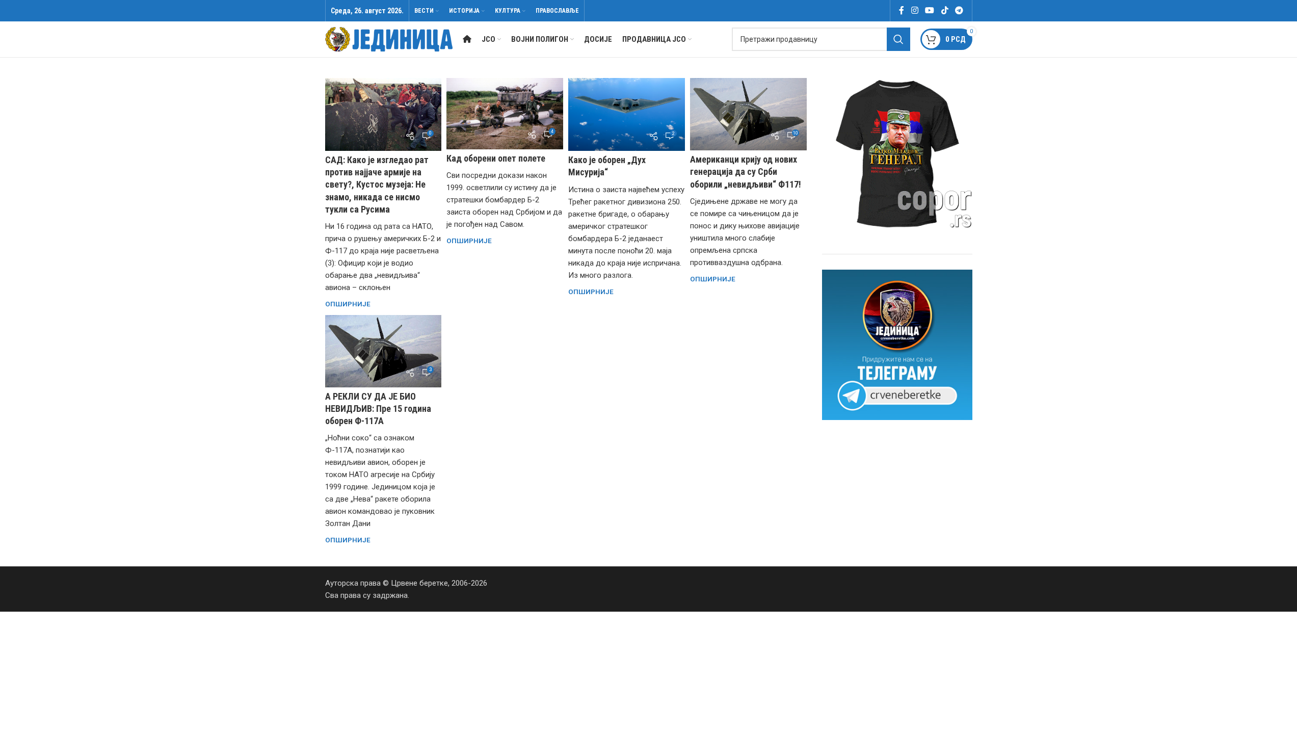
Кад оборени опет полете (495, 158)
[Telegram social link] (958, 10)
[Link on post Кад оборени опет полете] (504, 113)
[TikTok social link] (944, 10)
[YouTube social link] (930, 10)
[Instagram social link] (914, 10)
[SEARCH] (898, 39)
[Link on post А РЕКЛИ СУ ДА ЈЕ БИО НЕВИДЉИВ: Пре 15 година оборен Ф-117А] (383, 351)
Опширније (347, 304)
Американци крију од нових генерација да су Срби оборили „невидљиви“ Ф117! (745, 171)
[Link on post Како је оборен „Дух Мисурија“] (626, 114)
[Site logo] (389, 38)
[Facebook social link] (901, 10)
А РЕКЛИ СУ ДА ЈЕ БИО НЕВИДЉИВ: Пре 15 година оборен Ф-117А (378, 408)
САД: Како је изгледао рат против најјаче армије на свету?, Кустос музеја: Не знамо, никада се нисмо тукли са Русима (377, 184)
